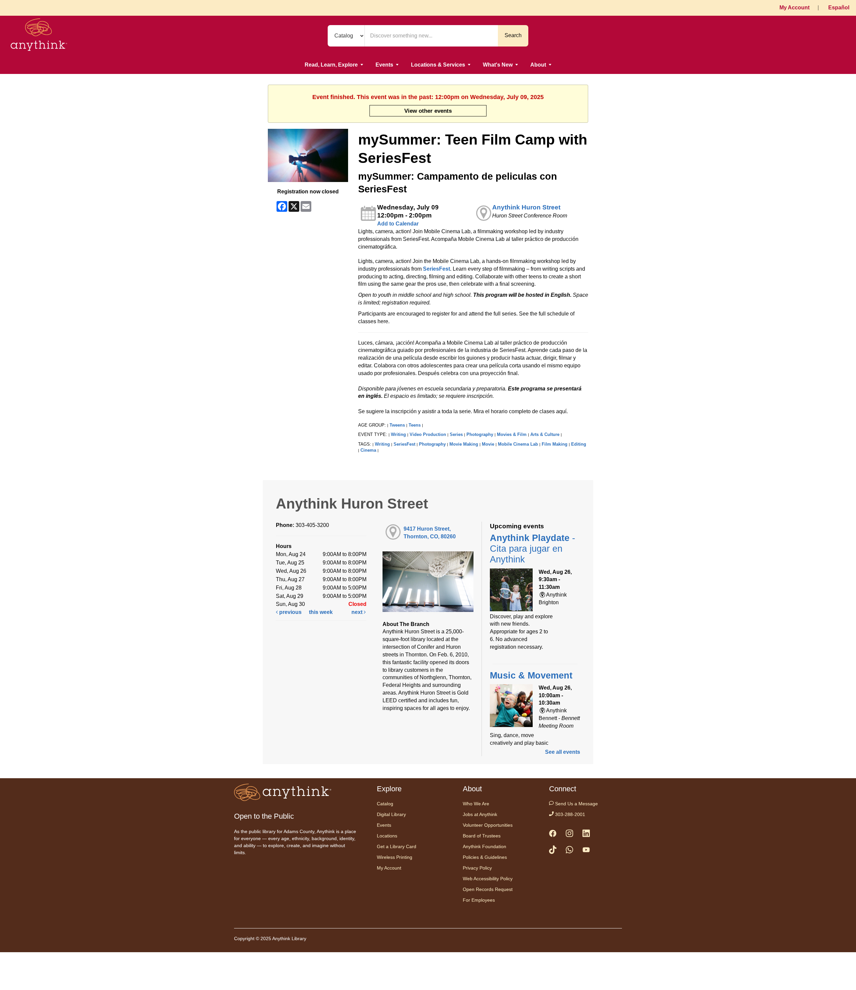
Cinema (368, 450)
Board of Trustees (482, 835)
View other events (428, 110)
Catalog (385, 803)
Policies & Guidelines (485, 857)
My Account (794, 7)
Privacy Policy (477, 868)
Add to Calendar (398, 224)
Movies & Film (512, 434)
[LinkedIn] (586, 834)
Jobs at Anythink (480, 814)
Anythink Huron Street (526, 207)
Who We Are (476, 803)
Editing (578, 444)
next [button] (357, 612)
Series (456, 434)
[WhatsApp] (569, 851)
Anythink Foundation (484, 846)
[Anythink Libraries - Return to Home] (39, 35)
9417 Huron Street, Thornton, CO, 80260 (430, 532)
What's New (498, 65)
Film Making (554, 444)
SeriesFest (436, 269)
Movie (488, 444)
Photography (479, 434)
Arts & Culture (544, 434)
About (538, 65)
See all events (562, 752)
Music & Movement (531, 675)
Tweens (397, 425)
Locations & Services (438, 65)
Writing (398, 434)
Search (513, 35)
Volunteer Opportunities (488, 825)
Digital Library (391, 814)
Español (838, 7)
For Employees (479, 900)
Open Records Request (488, 889)
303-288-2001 (569, 814)
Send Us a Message (576, 803)
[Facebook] (552, 835)
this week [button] (321, 612)
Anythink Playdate (532, 549)
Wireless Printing (394, 857)
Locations (387, 835)
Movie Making (463, 444)
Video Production (428, 434)
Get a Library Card (396, 846)
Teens (415, 425)
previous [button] (290, 612)
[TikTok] (552, 851)
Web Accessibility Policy (488, 878)
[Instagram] (569, 834)
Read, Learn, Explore (331, 65)
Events (384, 65)
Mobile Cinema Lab (518, 444)
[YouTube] (586, 851)
